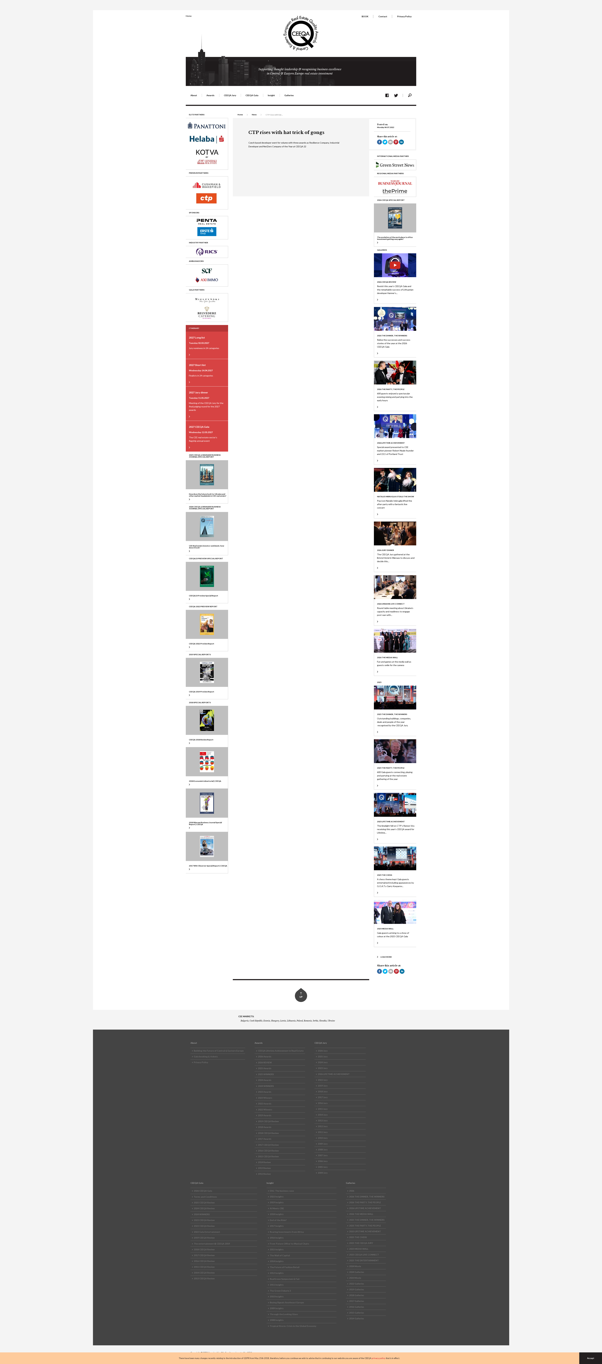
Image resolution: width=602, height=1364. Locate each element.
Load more (386, 957)
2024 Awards (264, 1080)
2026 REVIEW (265, 1062)
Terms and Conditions (205, 1196)
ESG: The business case (282, 1190)
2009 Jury (322, 1143)
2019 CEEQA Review (268, 1121)
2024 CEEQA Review (204, 1208)
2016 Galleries (356, 1306)
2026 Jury (322, 1050)
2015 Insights (277, 1249)
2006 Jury (322, 1161)
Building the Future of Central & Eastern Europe (219, 1050)
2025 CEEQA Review (204, 1202)
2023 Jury (322, 1068)
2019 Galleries (356, 1289)
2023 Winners (265, 1097)
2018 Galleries (356, 1295)
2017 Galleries (356, 1301)
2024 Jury (322, 1062)
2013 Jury (322, 1120)
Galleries (289, 95)
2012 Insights (277, 1273)
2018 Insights (277, 1214)
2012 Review (264, 1173)
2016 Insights (277, 1237)
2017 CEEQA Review (268, 1144)
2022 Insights (277, 1196)
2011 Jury (322, 1132)
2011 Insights (277, 1284)
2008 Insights (277, 1320)
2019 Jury (322, 1085)
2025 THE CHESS (358, 1237)
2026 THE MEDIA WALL (361, 1214)
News (254, 114)
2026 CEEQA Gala (203, 1190)
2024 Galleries (356, 1272)
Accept (590, 1358)
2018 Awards (264, 1127)
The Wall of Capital (280, 1255)
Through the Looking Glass (284, 1314)
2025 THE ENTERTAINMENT (364, 1260)
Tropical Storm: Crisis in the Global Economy (293, 1326)
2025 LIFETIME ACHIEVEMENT (365, 1231)
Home (189, 16)
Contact (382, 16)
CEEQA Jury (230, 95)
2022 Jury (322, 1080)
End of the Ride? (278, 1220)
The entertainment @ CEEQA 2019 (212, 1243)
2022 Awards (264, 1103)
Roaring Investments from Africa (287, 1232)
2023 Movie (355, 1277)
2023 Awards (264, 1091)
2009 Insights (277, 1308)
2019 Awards (264, 1115)
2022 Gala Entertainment (207, 1232)
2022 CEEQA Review (204, 1226)
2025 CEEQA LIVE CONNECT (364, 1254)
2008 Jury (322, 1149)
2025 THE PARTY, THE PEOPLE (365, 1225)
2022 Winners (265, 1109)
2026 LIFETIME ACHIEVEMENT (334, 1074)
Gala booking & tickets (206, 1056)
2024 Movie (355, 1266)
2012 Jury (322, 1126)
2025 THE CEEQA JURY (361, 1243)
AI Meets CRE (277, 1208)
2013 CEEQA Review (204, 1278)
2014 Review (264, 1162)
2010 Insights (277, 1296)
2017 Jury (322, 1097)
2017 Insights (277, 1226)
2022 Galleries (356, 1283)
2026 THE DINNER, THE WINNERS (366, 1196)
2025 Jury (322, 1056)
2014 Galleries (356, 1318)
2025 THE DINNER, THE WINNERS (366, 1219)
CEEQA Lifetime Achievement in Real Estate (281, 1050)
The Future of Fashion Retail (284, 1267)
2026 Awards (264, 1056)
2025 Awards (264, 1068)
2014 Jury (322, 1114)
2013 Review (264, 1168)
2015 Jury (322, 1109)
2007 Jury (322, 1155)
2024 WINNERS (266, 1086)
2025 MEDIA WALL (358, 1248)
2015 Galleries (356, 1312)
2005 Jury (322, 1167)
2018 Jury (322, 1091)
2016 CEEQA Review (268, 1150)
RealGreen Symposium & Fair (285, 1279)
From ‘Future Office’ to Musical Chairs (289, 1243)
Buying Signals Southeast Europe (287, 1302)
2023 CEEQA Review (204, 1220)
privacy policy (378, 1358)
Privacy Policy (404, 16)
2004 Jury (322, 1172)
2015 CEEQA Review (268, 1156)
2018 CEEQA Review (268, 1133)
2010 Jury (322, 1138)
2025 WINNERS (266, 1074)
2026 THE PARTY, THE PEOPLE (365, 1202)
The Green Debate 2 (280, 1290)
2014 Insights (277, 1261)
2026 (351, 1190)
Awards (210, 95)
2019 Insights (277, 1202)
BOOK (365, 16)
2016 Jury (322, 1103)
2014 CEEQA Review (204, 1272)
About (193, 95)
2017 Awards (264, 1139)
